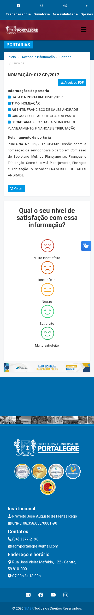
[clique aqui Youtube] (53, 594)
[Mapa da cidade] (47, 396)
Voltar (18, 188)
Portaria (65, 57)
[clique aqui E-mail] (28, 594)
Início (12, 57)
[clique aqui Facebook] (40, 594)
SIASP (28, 608)
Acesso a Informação (38, 57)
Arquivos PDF (73, 82)
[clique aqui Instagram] (65, 594)
